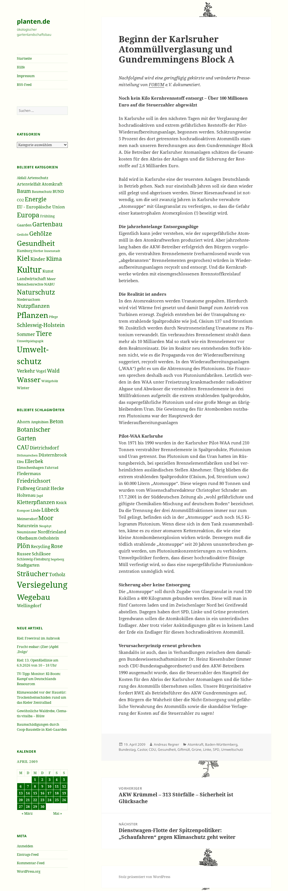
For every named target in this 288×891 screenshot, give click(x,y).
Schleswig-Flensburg (33, 559)
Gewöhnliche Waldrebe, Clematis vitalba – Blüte (42, 713)
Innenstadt (52, 251)
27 (21, 806)
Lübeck (50, 509)
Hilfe (21, 67)
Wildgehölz (49, 381)
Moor (45, 518)
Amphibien (40, 422)
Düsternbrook (53, 455)
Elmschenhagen (30, 467)
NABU (49, 284)
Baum (24, 191)
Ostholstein (48, 538)
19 (64, 793)
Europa (28, 214)
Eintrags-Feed (28, 854)
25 (57, 800)
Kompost (23, 511)
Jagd (40, 495)
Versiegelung (42, 584)
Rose (57, 545)
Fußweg (26, 488)
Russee (24, 553)
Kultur (29, 269)
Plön (23, 546)
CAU (23, 447)
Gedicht (22, 235)
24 (49, 800)
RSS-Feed (24, 84)
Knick (61, 502)
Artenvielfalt (29, 184)
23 (42, 800)
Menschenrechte (30, 284)
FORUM (156, 84)
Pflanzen (32, 315)
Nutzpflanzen (33, 305)
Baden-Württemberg (221, 744)
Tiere (44, 333)
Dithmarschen (27, 455)
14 (28, 793)
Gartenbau (47, 224)
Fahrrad (51, 467)
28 (28, 806)
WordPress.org (28, 871)
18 (57, 793)
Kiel (23, 258)
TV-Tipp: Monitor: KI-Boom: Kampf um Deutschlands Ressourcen (38, 678)
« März (27, 813)
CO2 (20, 199)
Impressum (26, 75)
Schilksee (41, 553)
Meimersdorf (27, 518)
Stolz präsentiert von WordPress (144, 876)
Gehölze (40, 233)
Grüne (196, 749)
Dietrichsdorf (44, 447)
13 (21, 793)
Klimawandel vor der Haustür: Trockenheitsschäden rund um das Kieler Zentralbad (41, 697)
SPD (216, 749)
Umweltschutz (232, 749)
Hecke (57, 488)
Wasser (28, 379)
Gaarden (24, 225)
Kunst (47, 271)
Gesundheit (36, 243)
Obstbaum (27, 538)
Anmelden (25, 846)
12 (64, 786)
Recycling (40, 546)
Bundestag (127, 749)
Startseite (24, 58)
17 (49, 793)
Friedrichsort (34, 480)
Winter (23, 387)
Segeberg (57, 559)
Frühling (47, 216)
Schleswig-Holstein (41, 324)
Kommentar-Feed (30, 863)
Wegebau (33, 597)
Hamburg (24, 250)
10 (49, 786)
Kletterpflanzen (36, 501)
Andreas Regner (166, 744)
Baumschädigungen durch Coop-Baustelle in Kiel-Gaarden (42, 727)
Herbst (38, 251)
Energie (35, 199)
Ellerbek (34, 461)
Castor (142, 749)
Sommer (26, 334)
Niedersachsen (28, 299)
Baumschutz (42, 191)
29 (35, 806)
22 (35, 800)
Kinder (37, 259)
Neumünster (27, 532)
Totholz (57, 574)
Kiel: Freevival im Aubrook (38, 638)
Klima (54, 258)
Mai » (57, 813)
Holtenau (26, 495)
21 (28, 800)
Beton (57, 421)
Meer (51, 278)
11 (57, 786)
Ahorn (23, 421)
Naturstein (27, 525)
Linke (207, 749)
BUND (58, 191)
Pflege (53, 317)
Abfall (21, 177)
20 (21, 800)
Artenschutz (37, 177)
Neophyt (45, 526)
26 (64, 800)
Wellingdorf (29, 605)
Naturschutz (36, 292)
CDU (152, 749)
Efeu (20, 462)
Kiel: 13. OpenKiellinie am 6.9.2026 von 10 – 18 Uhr (37, 663)
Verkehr (26, 370)
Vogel (41, 371)
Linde (35, 510)
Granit (43, 488)
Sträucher (32, 573)
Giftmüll (183, 749)
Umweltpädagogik (30, 341)
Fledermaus (29, 473)
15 (35, 793)
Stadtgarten (28, 565)
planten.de (33, 21)
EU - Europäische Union (41, 207)
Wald (53, 370)
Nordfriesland (52, 531)
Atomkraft (52, 184)
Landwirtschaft (31, 278)
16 (42, 793)
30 (42, 806)
